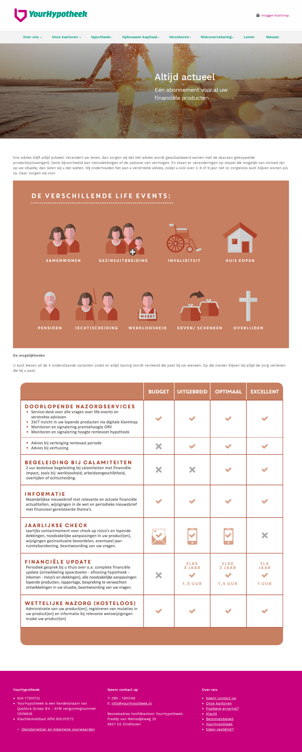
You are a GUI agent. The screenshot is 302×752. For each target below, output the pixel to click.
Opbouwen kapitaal (139, 37)
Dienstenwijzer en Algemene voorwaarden (58, 729)
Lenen (249, 37)
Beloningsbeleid (219, 719)
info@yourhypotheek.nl (132, 703)
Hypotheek (100, 37)
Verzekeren (179, 37)
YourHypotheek (219, 724)
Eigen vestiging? (220, 729)
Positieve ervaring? (222, 708)
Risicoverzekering (216, 37)
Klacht (211, 714)
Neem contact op (221, 698)
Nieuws (272, 37)
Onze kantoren (65, 37)
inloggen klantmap (275, 15)
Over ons (31, 37)
